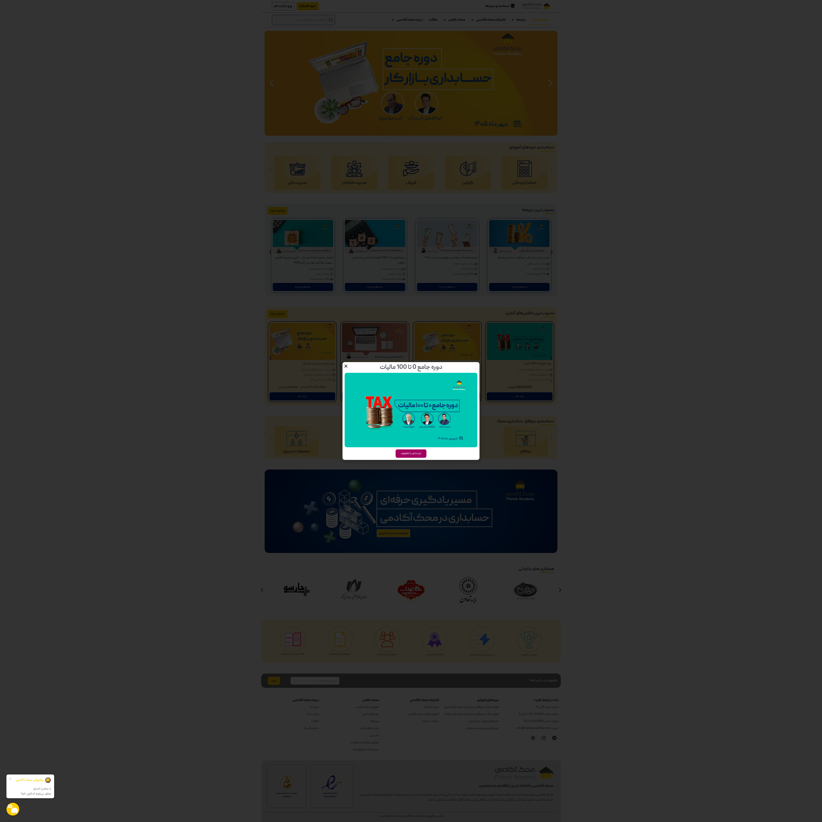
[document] (411, 411)
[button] (346, 366)
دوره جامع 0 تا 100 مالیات (411, 367)
